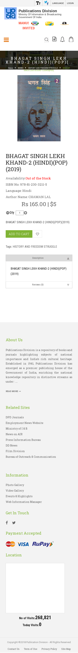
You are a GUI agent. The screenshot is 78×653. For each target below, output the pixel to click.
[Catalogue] (54, 39)
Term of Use (30, 648)
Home (10, 68)
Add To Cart (19, 234)
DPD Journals (15, 417)
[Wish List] (37, 234)
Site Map (66, 648)
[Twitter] (14, 523)
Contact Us (14, 648)
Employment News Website (24, 423)
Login (70, 3)
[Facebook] (7, 523)
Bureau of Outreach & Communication (31, 457)
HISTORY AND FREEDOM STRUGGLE (43, 68)
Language (58, 3)
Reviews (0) (38, 284)
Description (38, 258)
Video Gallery (15, 490)
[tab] (39, 258)
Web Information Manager (24, 502)
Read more (12, 391)
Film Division (15, 451)
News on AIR (14, 434)
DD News (11, 445)
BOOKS (20, 68)
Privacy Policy (49, 648)
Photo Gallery (15, 485)
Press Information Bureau (23, 440)
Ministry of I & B (16, 428)
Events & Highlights (19, 496)
